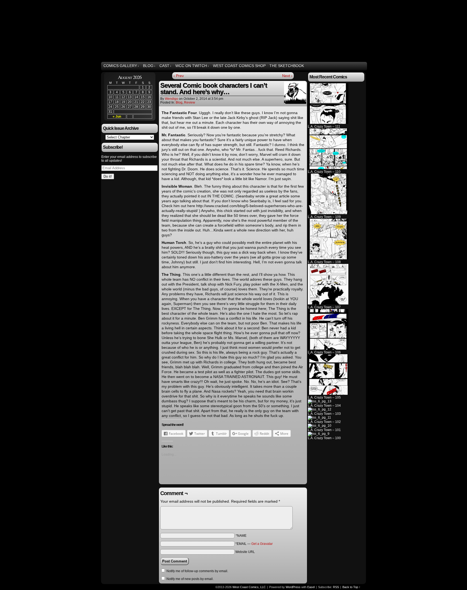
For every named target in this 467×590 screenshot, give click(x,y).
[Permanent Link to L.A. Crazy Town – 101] (319, 425)
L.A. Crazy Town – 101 (324, 430)
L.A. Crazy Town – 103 (324, 414)
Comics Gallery (121, 66)
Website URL (245, 552)
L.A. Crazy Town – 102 (324, 422)
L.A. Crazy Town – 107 (324, 307)
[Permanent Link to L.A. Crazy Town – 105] (328, 394)
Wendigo (171, 99)
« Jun (117, 116)
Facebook (342, 65)
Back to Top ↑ (351, 587)
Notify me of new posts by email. (190, 579)
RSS (362, 65)
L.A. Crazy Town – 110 (324, 172)
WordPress (293, 587)
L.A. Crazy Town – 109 (324, 217)
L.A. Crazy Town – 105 (324, 397)
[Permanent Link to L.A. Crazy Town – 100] (318, 434)
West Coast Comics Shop (239, 66)
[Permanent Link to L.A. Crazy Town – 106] (328, 348)
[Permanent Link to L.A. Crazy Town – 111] (328, 123)
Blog (149, 66)
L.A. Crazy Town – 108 (324, 262)
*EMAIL (254, 544)
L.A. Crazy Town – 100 (324, 438)
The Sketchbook (286, 66)
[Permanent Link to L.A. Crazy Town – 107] (328, 303)
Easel (311, 587)
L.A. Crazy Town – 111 (324, 126)
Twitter (348, 65)
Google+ (355, 65)
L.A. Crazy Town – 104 (324, 405)
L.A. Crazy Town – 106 (324, 352)
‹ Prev (179, 76)
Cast (165, 66)
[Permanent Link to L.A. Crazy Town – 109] (328, 213)
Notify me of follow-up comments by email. (197, 571)
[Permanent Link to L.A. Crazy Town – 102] (319, 417)
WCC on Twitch (192, 66)
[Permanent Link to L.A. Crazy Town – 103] (319, 409)
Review (189, 102)
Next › (287, 76)
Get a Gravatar (262, 544)
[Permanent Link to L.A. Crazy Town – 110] (328, 168)
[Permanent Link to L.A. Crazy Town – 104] (319, 401)
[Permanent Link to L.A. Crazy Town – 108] (328, 258)
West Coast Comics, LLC (125, 31)
